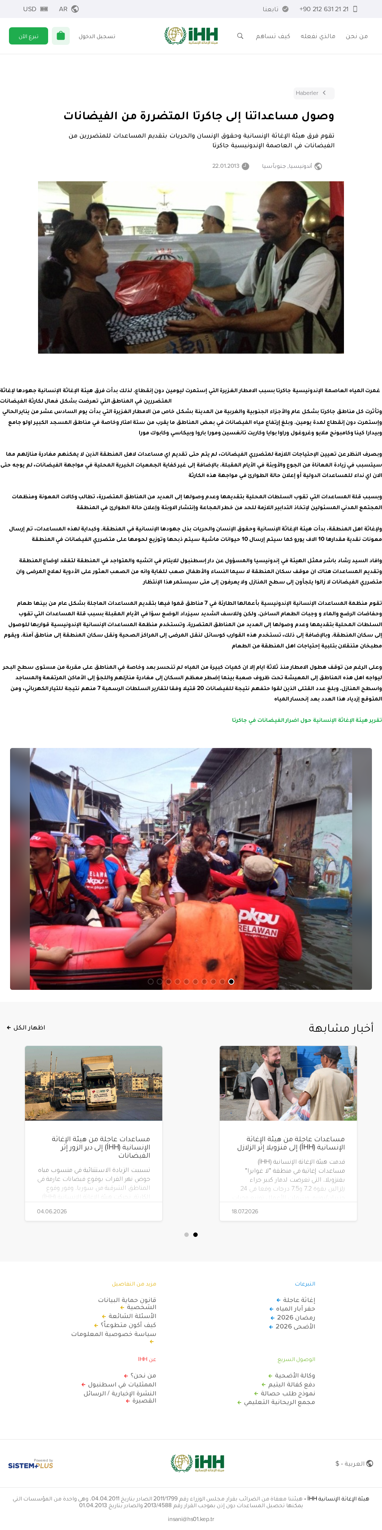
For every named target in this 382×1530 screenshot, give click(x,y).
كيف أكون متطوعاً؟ (128, 1325)
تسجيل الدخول (97, 36)
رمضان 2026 (296, 1317)
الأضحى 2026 (295, 1326)
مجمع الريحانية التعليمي (279, 1402)
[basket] (61, 36)
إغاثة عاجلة (299, 1299)
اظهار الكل (29, 1027)
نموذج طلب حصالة (288, 1393)
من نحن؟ (143, 1375)
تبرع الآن (28, 36)
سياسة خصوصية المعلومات (113, 1334)
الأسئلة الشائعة (132, 1316)
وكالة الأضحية (295, 1375)
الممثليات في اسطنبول (122, 1384)
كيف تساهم (273, 35)
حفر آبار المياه (295, 1308)
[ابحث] (240, 35)
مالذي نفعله (318, 35)
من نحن (357, 35)
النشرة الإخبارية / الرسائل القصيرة (120, 1396)
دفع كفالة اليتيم (291, 1384)
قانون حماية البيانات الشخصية (127, 1303)
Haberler (307, 93)
